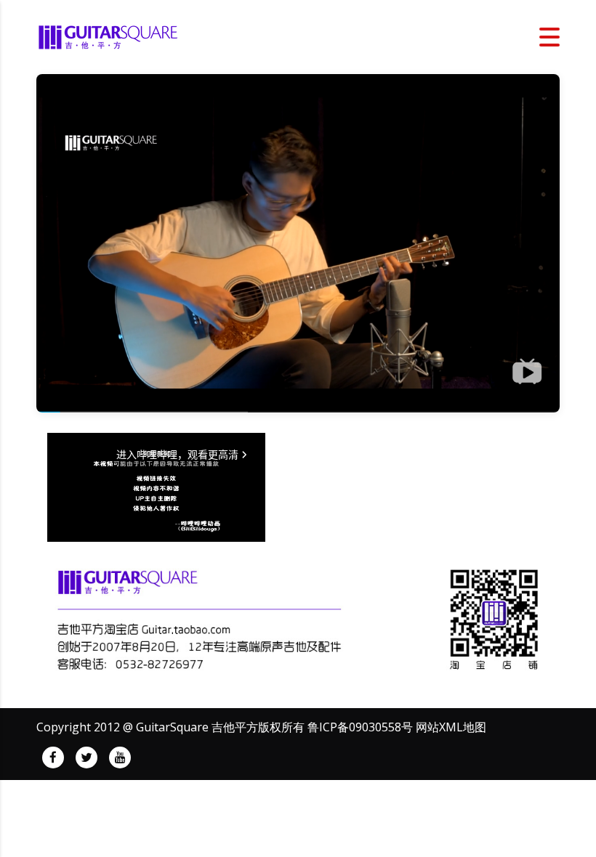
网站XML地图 (451, 727)
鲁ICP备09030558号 (360, 727)
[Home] (109, 36)
